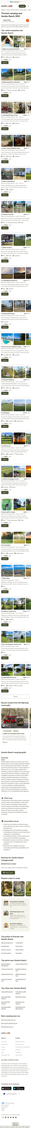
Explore (3, 10)
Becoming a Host (20, 1041)
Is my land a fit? (19, 1044)
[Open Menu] (28, 6)
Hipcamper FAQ (5, 1055)
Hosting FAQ (18, 1055)
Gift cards (3, 1041)
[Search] (27, 20)
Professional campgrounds (22, 1047)
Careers (3, 1049)
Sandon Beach (23, 10)
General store (4, 1044)
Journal (3, 1047)
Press (2, 1052)
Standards (18, 1052)
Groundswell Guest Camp (16, 733)
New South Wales (15, 10)
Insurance (18, 1049)
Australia (8, 10)
